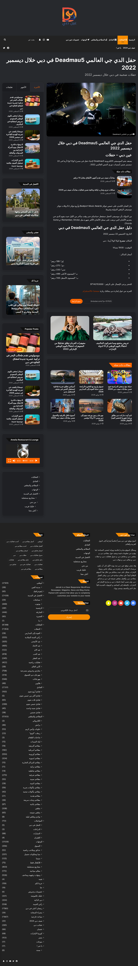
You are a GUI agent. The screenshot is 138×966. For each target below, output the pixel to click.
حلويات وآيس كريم (32, 729)
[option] (23, 203)
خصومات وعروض (35, 892)
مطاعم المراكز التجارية (31, 762)
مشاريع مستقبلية (28, 498)
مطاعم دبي (38, 569)
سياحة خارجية (36, 917)
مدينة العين (36, 587)
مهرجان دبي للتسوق (32, 675)
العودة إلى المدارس (32, 633)
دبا (39, 620)
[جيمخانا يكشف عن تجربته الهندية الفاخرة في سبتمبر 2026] (32, 135)
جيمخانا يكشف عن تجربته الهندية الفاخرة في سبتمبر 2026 (14, 134)
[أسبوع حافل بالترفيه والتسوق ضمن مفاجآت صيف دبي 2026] (63, 406)
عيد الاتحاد (36, 645)
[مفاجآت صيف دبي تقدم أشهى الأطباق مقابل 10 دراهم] (124, 181)
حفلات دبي (22, 555)
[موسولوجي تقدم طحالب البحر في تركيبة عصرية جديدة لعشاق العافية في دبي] (32, 101)
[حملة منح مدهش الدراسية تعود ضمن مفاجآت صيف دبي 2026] (119, 377)
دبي (14, 555)
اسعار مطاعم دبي (22, 551)
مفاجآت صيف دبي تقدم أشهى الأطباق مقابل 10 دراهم (94, 178)
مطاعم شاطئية (34, 771)
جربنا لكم (38, 883)
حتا (41, 887)
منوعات (39, 942)
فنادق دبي (13, 564)
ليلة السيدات (35, 741)
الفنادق (112, 40)
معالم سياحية (35, 871)
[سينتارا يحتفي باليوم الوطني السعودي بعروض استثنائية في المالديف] (32, 119)
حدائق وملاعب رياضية (31, 850)
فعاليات (11, 560)
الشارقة (39, 612)
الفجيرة (39, 616)
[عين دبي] (69, 17)
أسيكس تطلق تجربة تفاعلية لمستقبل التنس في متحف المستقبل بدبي (64, 389)
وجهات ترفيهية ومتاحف (31, 875)
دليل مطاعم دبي (23, 560)
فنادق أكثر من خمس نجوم (30, 696)
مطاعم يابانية (35, 804)
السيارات (36, 833)
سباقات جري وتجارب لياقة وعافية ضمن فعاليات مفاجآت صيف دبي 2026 (86, 190)
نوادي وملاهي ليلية (33, 817)
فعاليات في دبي (25, 564)
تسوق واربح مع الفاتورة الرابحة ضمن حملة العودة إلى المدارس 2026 (91, 389)
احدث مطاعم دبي (20, 546)
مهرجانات (36, 679)
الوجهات (84, 40)
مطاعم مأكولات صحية (31, 792)
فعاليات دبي (38, 564)
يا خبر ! (118, 48)
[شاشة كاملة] (9, 460)
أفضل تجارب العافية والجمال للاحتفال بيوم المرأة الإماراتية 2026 (24, 211)
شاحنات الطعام (34, 737)
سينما (38, 858)
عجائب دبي (38, 925)
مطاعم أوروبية (34, 754)
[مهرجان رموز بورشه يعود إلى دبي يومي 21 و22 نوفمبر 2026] (91, 406)
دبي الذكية (38, 900)
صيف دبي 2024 (129, 48)
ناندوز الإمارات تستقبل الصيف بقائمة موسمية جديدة (14, 163)
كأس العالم (36, 666)
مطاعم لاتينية (35, 783)
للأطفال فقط (35, 862)
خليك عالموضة (36, 896)
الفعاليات (121, 40)
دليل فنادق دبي (37, 560)
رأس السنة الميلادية (32, 637)
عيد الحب (36, 654)
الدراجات (36, 829)
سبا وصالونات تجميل (32, 854)
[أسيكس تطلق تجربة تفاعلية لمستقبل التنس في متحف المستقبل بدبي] (63, 377)
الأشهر (23, 87)
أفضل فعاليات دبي (36, 546)
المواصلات (38, 821)
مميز (40, 938)
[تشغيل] (36, 460)
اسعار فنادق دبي (37, 551)
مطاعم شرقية (34, 775)
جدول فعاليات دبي (36, 555)
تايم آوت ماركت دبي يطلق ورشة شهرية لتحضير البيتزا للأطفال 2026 (121, 417)
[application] (23, 453)
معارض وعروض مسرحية (30, 671)
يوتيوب (37, 604)
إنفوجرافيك (37, 591)
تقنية (40, 879)
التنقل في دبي (34, 825)
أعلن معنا (32, 510)
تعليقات (9, 87)
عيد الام (37, 650)
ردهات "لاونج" (34, 733)
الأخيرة (37, 87)
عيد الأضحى (35, 641)
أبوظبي (40, 541)
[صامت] (14, 460)
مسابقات (36, 600)
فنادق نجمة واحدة (33, 708)
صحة (38, 950)
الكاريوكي (36, 721)
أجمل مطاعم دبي (28, 541)
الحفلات (37, 629)
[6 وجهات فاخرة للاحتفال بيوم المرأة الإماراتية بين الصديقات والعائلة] (32, 148)
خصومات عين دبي (72, 40)
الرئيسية (132, 40)
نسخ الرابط (76, 301)
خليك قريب (29, 506)
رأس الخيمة (37, 904)
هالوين (37, 683)
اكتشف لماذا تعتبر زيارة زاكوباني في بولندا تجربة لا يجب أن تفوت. (25, 308)
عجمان (39, 929)
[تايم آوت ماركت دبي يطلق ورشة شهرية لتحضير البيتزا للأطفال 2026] (119, 406)
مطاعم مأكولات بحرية (31, 787)
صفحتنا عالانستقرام (90, 291)
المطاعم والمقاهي (98, 40)
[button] (23, 453)
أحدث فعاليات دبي (12, 541)
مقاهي (37, 808)
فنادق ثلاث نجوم (34, 700)
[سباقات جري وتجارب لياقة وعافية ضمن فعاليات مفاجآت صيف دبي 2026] (124, 193)
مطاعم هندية (35, 796)
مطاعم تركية (35, 766)
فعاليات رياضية (34, 662)
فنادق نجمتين (35, 712)
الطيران (37, 837)
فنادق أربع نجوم (34, 691)
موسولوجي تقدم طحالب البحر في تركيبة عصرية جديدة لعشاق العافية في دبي (15, 103)
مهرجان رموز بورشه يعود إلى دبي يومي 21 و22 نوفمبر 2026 (92, 417)
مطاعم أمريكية (34, 750)
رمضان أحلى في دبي (34, 908)
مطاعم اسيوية (34, 758)
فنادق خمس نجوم (33, 704)
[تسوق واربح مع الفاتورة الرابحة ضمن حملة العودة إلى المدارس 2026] (91, 377)
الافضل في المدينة (31, 494)
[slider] (25, 460)
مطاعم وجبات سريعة (32, 800)
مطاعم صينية (35, 779)
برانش (37, 725)
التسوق (37, 846)
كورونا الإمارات (36, 933)
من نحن (33, 502)
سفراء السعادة (36, 912)
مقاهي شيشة (35, 812)
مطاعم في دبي (26, 569)
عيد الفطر (36, 658)
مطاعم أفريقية (34, 746)
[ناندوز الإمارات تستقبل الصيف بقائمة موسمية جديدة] (32, 164)
